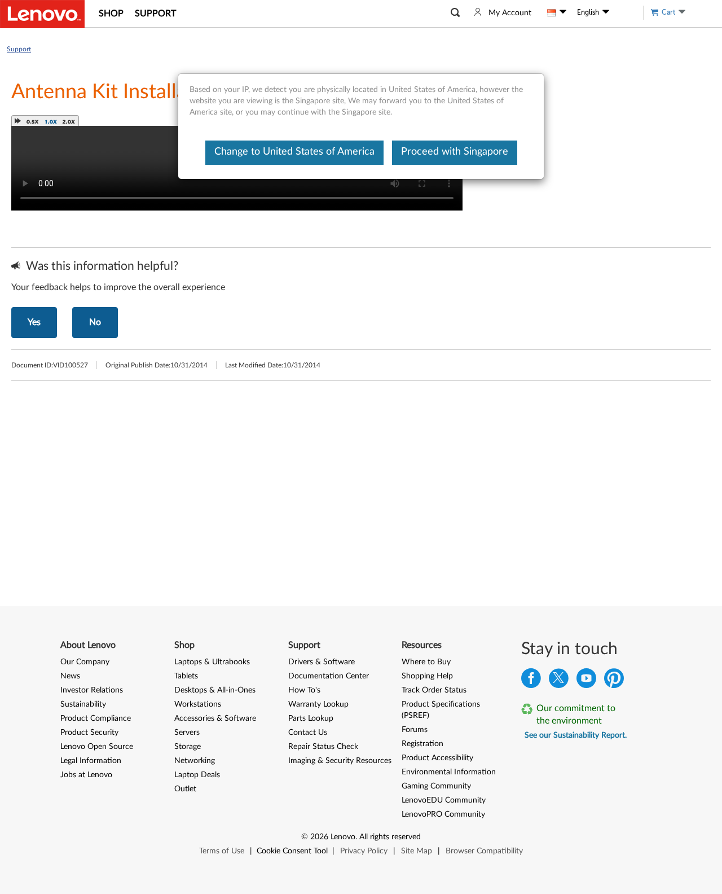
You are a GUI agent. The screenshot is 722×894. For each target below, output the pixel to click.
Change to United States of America (294, 152)
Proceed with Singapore (454, 152)
